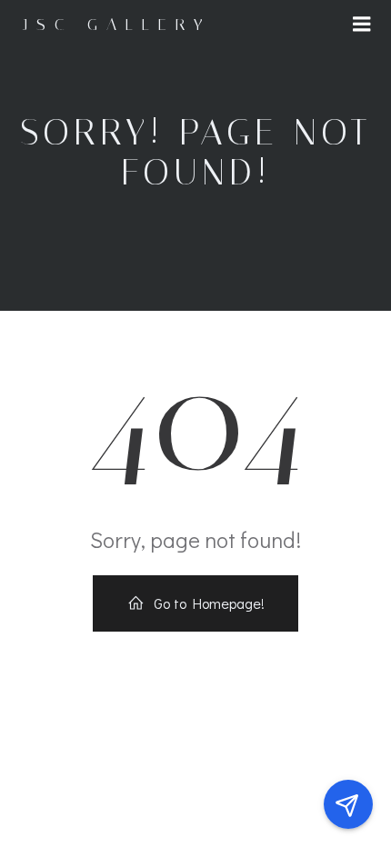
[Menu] (361, 24)
